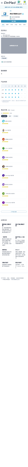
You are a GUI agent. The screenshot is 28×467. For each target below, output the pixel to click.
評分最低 (16, 116)
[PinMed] (9, 2)
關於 (24, 24)
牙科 (8, 278)
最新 (10, 116)
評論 (16, 24)
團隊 (7, 24)
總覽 (3, 24)
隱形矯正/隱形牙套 (6, 224)
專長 (20, 24)
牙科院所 (13, 278)
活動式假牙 (5, 262)
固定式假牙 (18, 262)
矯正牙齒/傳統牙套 (19, 224)
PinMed (4, 278)
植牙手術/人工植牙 (19, 237)
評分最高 (4, 116)
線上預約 (14, 21)
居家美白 (4, 249)
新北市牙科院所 (20, 278)
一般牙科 (4, 237)
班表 (12, 24)
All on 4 (17, 249)
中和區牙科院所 (6, 279)
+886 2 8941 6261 (6, 35)
